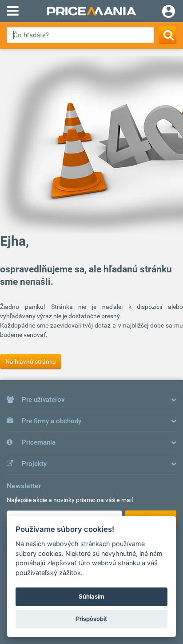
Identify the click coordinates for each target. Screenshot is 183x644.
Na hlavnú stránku (30, 361)
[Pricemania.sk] (91, 11)
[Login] (168, 12)
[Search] (167, 35)
